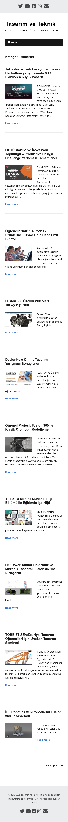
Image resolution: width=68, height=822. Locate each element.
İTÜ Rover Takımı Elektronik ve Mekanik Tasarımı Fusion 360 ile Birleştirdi (30, 568)
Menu (14, 42)
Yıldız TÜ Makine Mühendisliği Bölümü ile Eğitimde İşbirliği (28, 500)
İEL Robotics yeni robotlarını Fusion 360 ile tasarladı (33, 713)
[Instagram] (39, 6)
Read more (11, 123)
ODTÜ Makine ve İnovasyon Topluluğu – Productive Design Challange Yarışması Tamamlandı (31, 154)
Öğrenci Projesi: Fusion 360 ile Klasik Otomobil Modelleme (29, 427)
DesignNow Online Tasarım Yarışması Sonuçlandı (26, 361)
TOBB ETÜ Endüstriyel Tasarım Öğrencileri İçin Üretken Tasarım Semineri (30, 638)
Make (20, 798)
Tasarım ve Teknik (30, 23)
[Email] (46, 6)
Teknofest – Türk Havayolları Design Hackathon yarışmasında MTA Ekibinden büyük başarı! (33, 73)
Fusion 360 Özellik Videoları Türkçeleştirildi (27, 303)
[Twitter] (20, 6)
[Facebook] (33, 6)
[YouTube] (27, 6)
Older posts (53, 765)
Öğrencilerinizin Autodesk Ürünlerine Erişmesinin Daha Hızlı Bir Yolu (31, 234)
